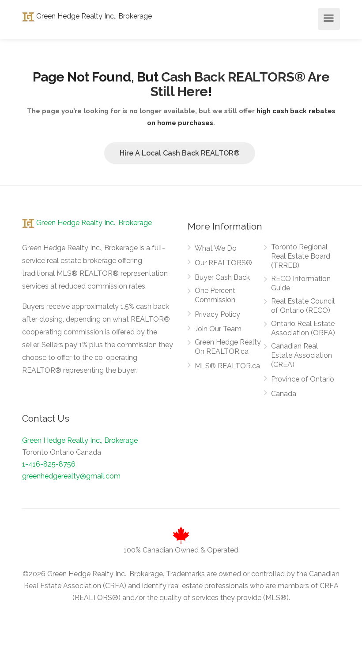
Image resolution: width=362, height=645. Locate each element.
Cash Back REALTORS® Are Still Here (240, 84)
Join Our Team (218, 329)
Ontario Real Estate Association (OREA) (303, 328)
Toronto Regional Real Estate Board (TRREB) (300, 256)
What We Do (216, 248)
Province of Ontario (302, 379)
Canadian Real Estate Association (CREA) (301, 355)
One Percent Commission (215, 295)
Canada (283, 393)
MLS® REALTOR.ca (227, 366)
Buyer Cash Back (222, 277)
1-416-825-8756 (48, 464)
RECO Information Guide (301, 283)
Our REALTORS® (223, 263)
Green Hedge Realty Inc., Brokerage (93, 16)
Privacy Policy (217, 314)
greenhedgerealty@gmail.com (71, 476)
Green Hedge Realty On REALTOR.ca (228, 347)
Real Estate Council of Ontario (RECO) (303, 306)
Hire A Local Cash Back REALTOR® (180, 153)
